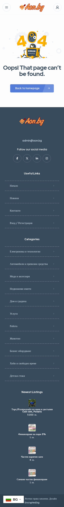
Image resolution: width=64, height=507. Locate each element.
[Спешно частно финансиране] (32, 473)
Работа (13, 326)
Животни (15, 338)
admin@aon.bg (32, 140)
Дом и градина (18, 301)
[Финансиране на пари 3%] (32, 427)
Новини (14, 198)
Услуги (14, 313)
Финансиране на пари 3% (32, 434)
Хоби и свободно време (23, 363)
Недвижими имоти (20, 288)
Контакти (15, 210)
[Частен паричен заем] (32, 450)
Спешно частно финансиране (32, 479)
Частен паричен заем (32, 457)
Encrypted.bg (32, 502)
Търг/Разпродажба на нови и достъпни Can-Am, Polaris (32, 410)
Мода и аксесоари (20, 276)
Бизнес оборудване (20, 351)
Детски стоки (17, 375)
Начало (14, 185)
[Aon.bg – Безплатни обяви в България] (32, 7)
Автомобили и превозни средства (29, 264)
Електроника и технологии (25, 251)
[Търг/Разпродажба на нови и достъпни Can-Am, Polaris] (32, 403)
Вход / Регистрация (21, 223)
